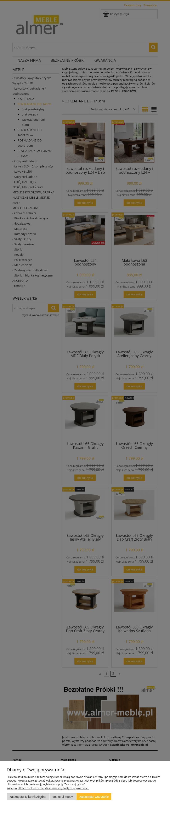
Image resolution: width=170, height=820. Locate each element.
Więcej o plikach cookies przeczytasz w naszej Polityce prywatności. (48, 788)
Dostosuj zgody (62, 796)
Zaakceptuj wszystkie (94, 796)
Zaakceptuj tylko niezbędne (28, 796)
